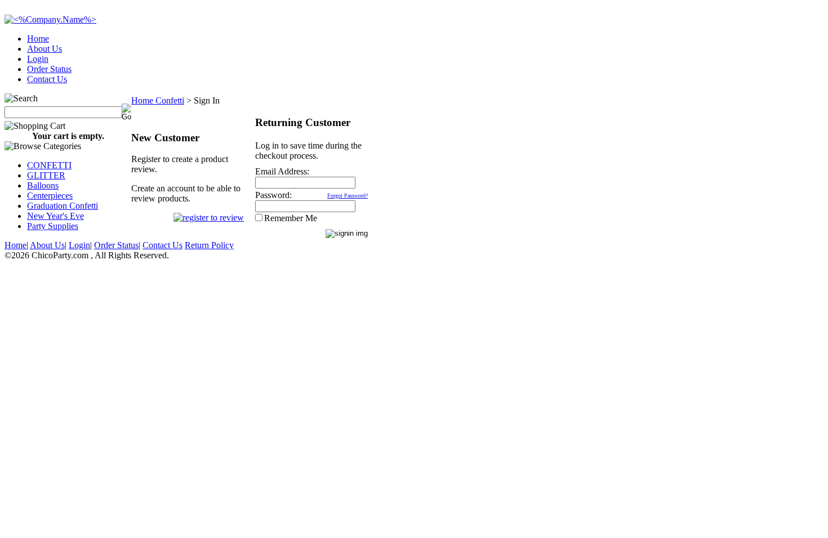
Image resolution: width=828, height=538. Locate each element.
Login (37, 59)
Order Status (49, 69)
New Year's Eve (55, 216)
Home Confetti (157, 100)
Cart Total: (783, 75)
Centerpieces (50, 195)
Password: (273, 195)
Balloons (43, 185)
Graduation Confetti (62, 205)
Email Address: (282, 171)
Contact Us (47, 79)
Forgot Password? (347, 195)
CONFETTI (49, 165)
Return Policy (209, 245)
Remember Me (290, 218)
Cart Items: (721, 75)
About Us (44, 48)
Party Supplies (52, 226)
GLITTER (46, 175)
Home (38, 38)
